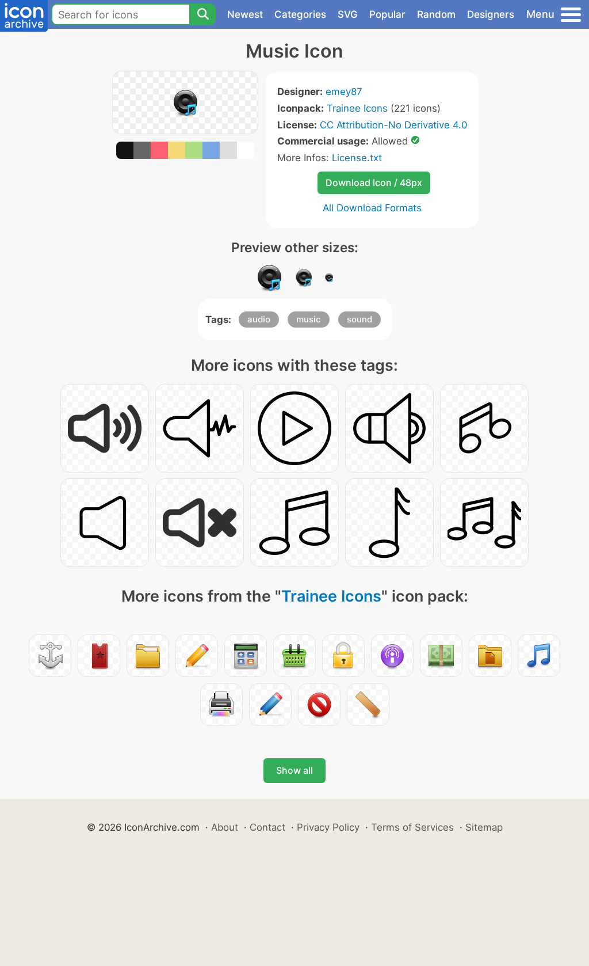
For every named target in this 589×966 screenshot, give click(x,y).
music (308, 319)
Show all (294, 770)
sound (359, 319)
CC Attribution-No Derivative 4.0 (393, 125)
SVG (348, 14)
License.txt (357, 157)
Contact (267, 827)
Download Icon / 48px (374, 182)
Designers (490, 14)
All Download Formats (372, 208)
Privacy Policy (328, 827)
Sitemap (484, 827)
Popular (387, 14)
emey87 (344, 91)
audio (258, 319)
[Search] (202, 14)
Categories (300, 14)
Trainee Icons (357, 108)
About (224, 827)
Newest (245, 14)
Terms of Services (412, 827)
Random (436, 14)
